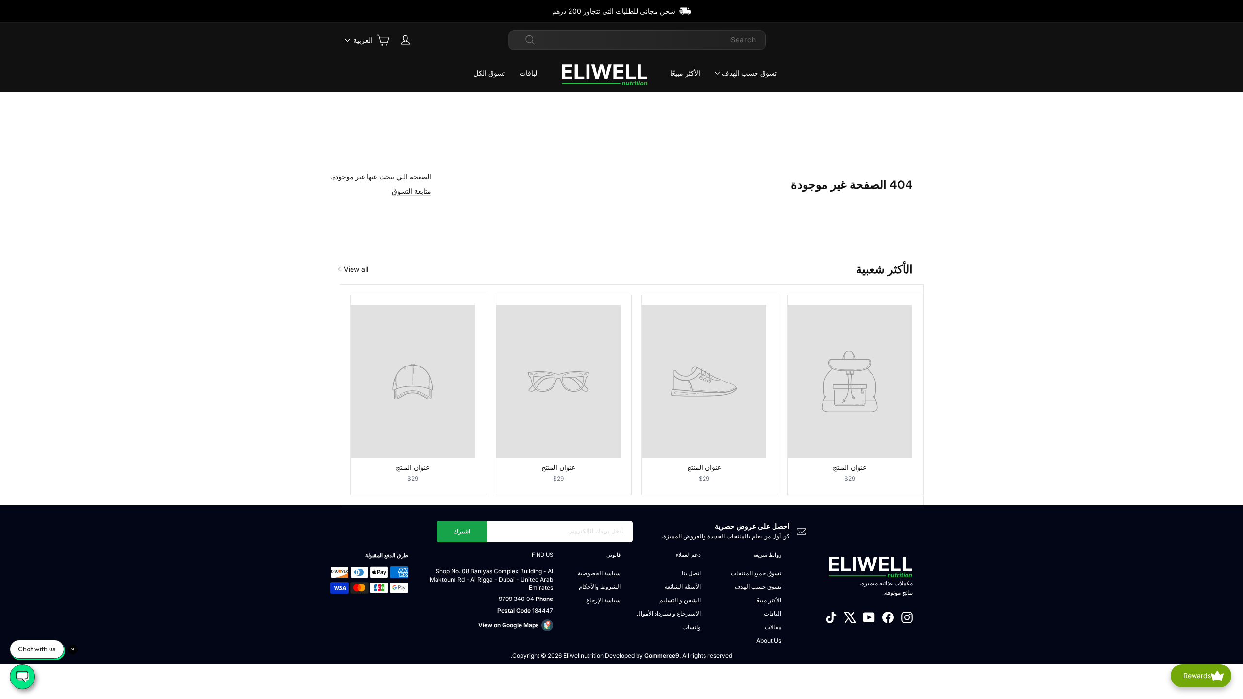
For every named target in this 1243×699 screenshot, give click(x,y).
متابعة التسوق (411, 191)
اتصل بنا (691, 573)
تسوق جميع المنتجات (756, 573)
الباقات (529, 73)
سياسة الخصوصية (599, 573)
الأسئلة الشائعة (683, 586)
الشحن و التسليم (680, 600)
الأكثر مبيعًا (685, 73)
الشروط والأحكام (600, 586)
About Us (768, 640)
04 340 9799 (516, 598)
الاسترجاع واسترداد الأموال (669, 613)
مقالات (773, 627)
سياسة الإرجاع (603, 600)
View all (356, 269)
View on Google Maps (508, 625)
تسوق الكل (489, 73)
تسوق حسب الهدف (749, 73)
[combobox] (637, 40)
